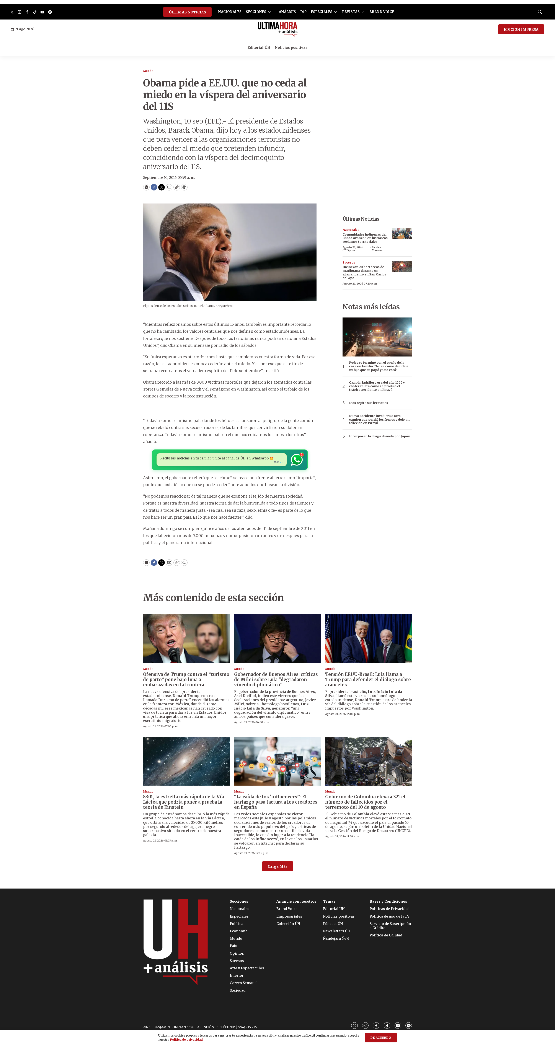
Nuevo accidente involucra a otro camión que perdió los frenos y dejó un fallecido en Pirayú (379, 419)
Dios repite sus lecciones (368, 403)
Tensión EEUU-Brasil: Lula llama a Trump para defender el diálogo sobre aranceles (368, 679)
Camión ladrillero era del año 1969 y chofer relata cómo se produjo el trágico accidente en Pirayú (377, 386)
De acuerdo (380, 1038)
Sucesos (349, 262)
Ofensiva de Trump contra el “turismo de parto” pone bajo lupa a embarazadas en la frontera (186, 679)
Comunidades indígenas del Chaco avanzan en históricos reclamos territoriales (365, 238)
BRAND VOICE (381, 12)
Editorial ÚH (259, 47)
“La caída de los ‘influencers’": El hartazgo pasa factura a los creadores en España (275, 802)
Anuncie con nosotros (296, 901)
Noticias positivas (291, 47)
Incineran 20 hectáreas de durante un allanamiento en (364, 272)
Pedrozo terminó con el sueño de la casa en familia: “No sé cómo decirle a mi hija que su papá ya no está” (378, 366)
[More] (269, 12)
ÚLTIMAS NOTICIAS (187, 12)
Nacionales (351, 230)
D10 (303, 12)
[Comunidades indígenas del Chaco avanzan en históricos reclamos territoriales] (402, 233)
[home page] (277, 29)
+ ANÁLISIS (286, 12)
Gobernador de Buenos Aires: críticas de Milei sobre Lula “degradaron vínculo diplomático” (276, 679)
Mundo (148, 71)
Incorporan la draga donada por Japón (379, 436)
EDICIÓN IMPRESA (521, 29)
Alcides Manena (377, 249)
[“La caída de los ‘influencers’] (277, 761)
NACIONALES (230, 12)
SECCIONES (256, 12)
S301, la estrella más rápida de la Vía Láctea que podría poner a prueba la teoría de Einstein (183, 802)
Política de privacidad (186, 1040)
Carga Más (277, 866)
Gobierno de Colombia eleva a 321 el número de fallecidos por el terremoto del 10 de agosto (365, 802)
